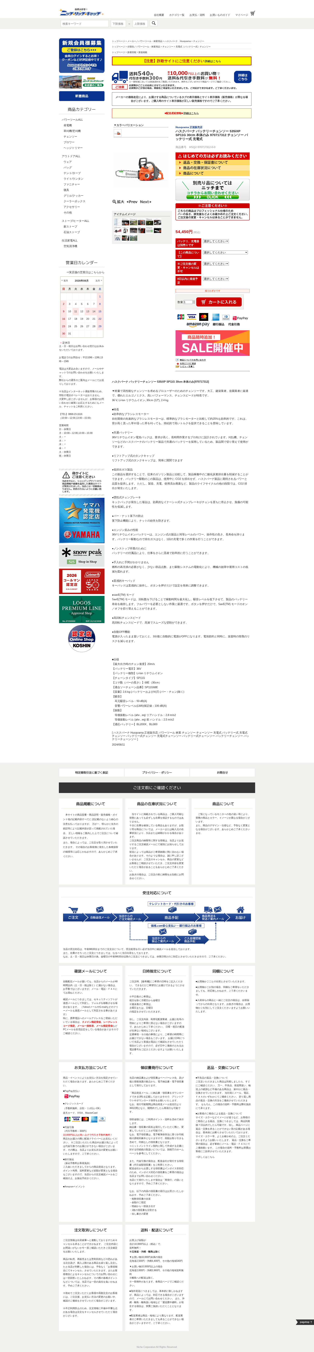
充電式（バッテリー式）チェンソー (193, 46)
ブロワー (69, 142)
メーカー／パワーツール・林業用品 (144, 41)
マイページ (242, 14)
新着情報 (131, 52)
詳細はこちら (213, 61)
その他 (68, 212)
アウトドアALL (71, 156)
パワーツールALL (72, 119)
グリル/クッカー (73, 195)
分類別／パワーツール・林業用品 (143, 46)
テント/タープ (72, 173)
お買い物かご (253, 13)
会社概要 (159, 14)
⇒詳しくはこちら (205, 1157)
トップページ (118, 41)
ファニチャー (72, 184)
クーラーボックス (74, 201)
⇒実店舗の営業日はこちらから (85, 272)
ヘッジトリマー (73, 147)
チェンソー (70, 136)
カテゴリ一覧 (177, 14)
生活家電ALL (69, 240)
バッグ (68, 167)
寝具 (66, 189)
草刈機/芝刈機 (72, 130)
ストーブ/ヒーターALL (75, 220)
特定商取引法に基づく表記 (91, 772)
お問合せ (222, 772)
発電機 (68, 125)
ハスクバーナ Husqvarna (178, 41)
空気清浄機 (70, 246)
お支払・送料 (197, 14)
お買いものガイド (220, 14)
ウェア (68, 161)
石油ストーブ (72, 232)
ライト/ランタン (73, 178)
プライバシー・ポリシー (157, 772)
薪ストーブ (70, 226)
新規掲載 (142, 52)
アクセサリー (72, 206)
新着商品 (81, 96)
